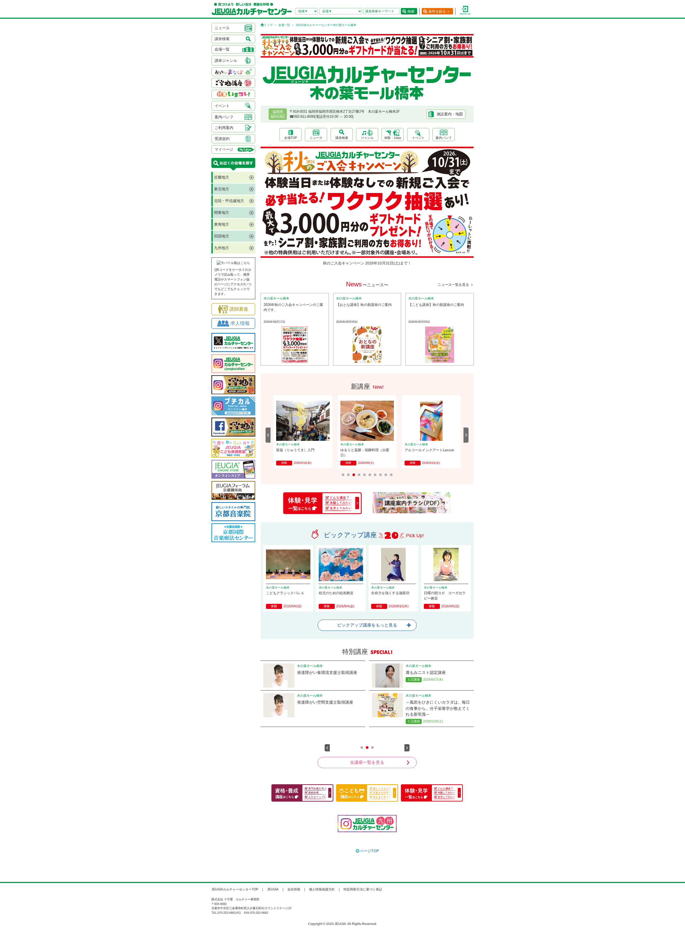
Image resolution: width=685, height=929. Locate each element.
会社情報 (293, 889)
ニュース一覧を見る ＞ (456, 285)
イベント (418, 138)
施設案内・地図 (450, 114)
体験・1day (392, 138)
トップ (268, 24)
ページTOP (369, 851)
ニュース (316, 138)
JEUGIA (273, 889)
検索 (411, 11)
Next (466, 435)
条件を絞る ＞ (439, 11)
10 (391, 474)
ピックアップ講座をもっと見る (367, 625)
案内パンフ (444, 138)
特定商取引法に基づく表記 (363, 889)
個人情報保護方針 (322, 889)
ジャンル (367, 138)
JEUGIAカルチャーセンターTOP (234, 889)
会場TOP (290, 138)
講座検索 (341, 138)
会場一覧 (284, 24)
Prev (268, 435)
